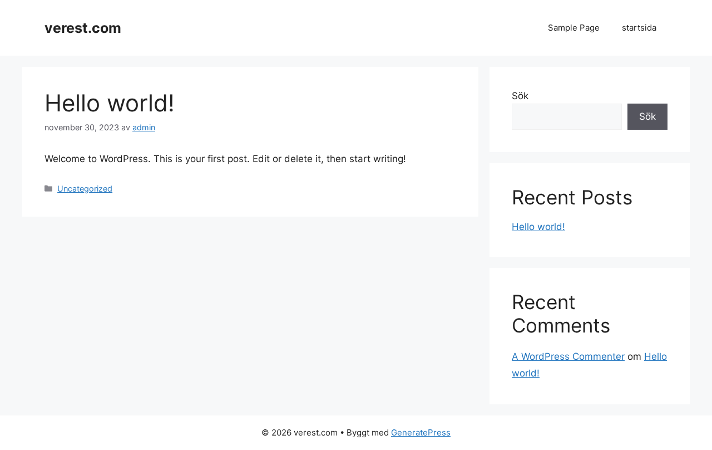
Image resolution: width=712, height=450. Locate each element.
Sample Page (574, 27)
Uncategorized (84, 188)
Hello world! (538, 226)
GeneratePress (421, 432)
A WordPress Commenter (568, 356)
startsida (639, 27)
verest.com (82, 27)
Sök (520, 95)
